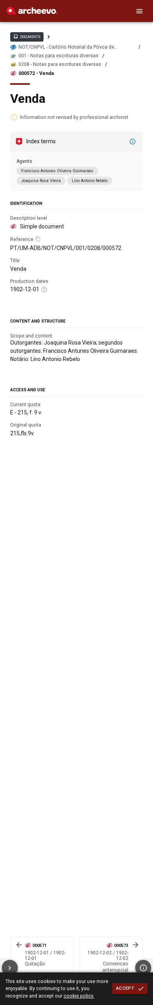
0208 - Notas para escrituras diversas (59, 64)
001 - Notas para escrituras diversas (58, 55)
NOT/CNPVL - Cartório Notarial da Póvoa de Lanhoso (66, 47)
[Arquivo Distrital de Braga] (32, 12)
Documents (26, 36)
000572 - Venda (36, 73)
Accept (125, 988)
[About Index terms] (132, 141)
